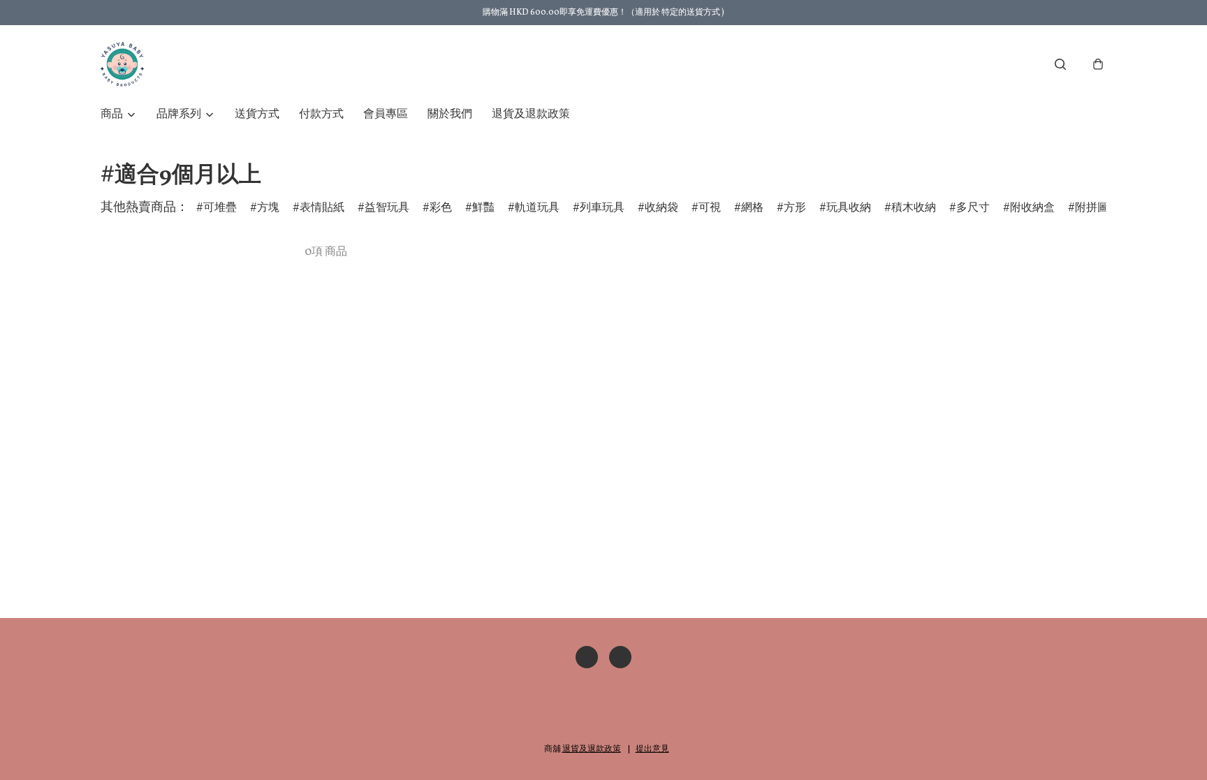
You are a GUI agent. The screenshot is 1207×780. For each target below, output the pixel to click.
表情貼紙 (322, 208)
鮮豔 (483, 208)
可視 (709, 208)
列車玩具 (602, 208)
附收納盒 (1032, 208)
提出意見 (652, 749)
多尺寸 (973, 208)
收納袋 (661, 208)
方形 (795, 208)
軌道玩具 (537, 208)
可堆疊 (220, 208)
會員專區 (385, 114)
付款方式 (321, 114)
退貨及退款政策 (531, 114)
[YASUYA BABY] (122, 64)
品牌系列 (178, 114)
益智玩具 (387, 208)
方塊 (268, 208)
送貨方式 (257, 114)
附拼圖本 (1097, 208)
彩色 (441, 208)
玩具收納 (848, 208)
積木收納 (913, 208)
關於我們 (449, 114)
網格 (752, 208)
